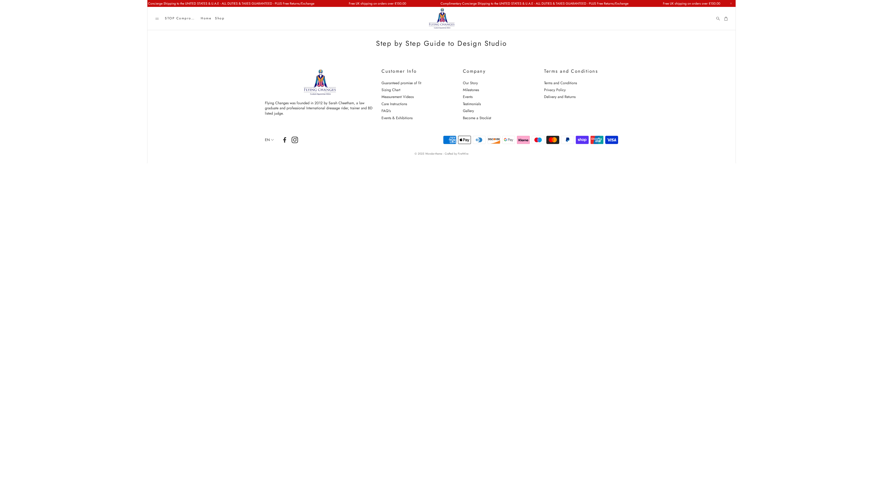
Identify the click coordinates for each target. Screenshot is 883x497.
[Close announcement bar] (731, 3)
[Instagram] (295, 140)
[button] (157, 18)
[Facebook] (284, 140)
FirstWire (463, 154)
